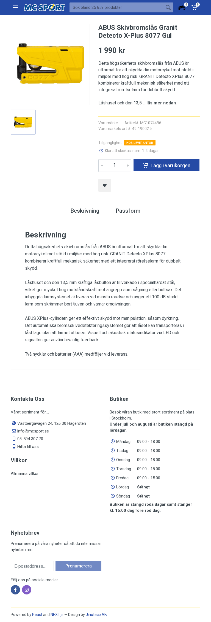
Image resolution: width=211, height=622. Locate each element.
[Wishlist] (104, 185)
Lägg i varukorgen (170, 165)
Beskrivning (85, 210)
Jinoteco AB (96, 614)
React (37, 614)
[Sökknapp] (168, 7)
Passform (128, 210)
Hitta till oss (28, 446)
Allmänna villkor (25, 473)
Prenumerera (78, 566)
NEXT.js (57, 614)
